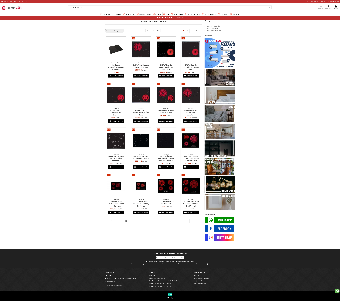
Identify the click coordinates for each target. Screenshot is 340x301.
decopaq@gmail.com (333, 1)
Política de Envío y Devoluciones (160, 286)
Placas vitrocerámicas (213, 30)
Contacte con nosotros (201, 278)
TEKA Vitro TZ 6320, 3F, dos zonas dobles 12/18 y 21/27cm (191, 158)
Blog (11, 1)
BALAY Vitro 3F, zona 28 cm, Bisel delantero (191, 113)
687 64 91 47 (323, 1)
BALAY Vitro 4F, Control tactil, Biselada (116, 113)
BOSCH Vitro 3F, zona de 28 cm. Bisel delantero (116, 158)
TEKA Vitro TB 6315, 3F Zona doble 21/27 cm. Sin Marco (116, 204)
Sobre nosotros (198, 275)
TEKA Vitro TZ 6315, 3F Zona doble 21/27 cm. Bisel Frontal (190, 204)
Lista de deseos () (313, 1)
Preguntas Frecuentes (201, 281)
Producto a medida (200, 283)
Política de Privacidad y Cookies (160, 283)
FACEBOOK (24, 1)
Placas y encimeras (211, 21)
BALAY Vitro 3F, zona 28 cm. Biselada (166, 112)
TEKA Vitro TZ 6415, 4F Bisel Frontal (166, 203)
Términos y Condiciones (157, 278)
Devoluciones (4, 1)
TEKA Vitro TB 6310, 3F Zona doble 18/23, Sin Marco (141, 204)
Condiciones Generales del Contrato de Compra (165, 281)
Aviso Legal (153, 275)
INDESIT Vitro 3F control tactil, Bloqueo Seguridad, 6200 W (166, 158)
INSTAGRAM (17, 1)
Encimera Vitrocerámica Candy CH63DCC (116, 67)
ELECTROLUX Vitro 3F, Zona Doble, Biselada (141, 157)
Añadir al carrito (117, 76)
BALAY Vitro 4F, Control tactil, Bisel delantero (166, 67)
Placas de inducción (213, 26)
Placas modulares (212, 28)
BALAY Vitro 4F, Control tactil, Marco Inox (191, 67)
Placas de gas (210, 24)
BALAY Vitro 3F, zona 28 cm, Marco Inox (141, 66)
